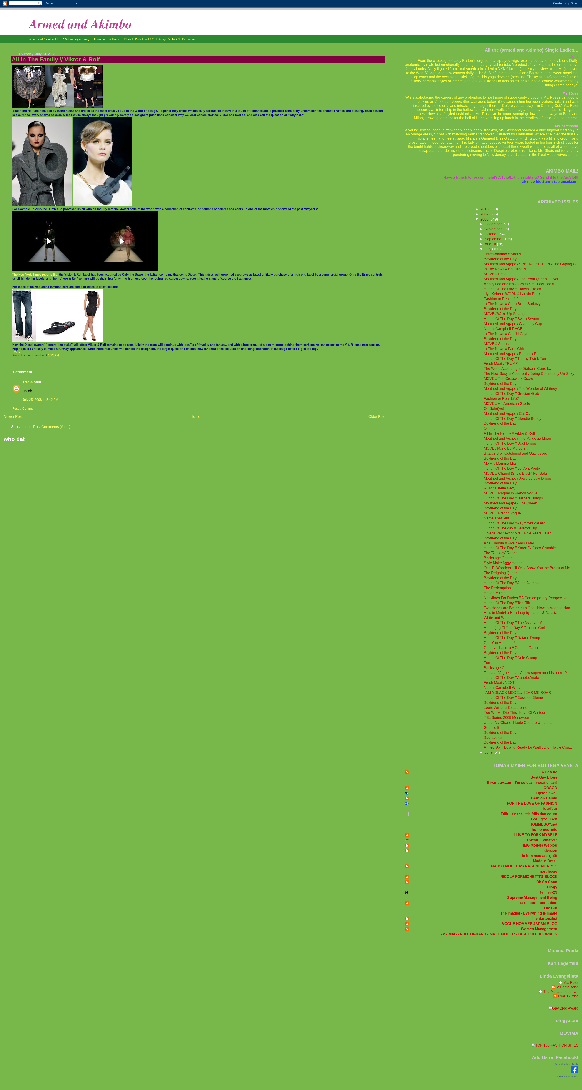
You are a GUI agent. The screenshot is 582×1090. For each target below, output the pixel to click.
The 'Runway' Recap (500, 553)
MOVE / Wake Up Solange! (505, 314)
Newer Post (13, 416)
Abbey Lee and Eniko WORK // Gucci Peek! (519, 284)
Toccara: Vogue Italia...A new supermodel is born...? (525, 673)
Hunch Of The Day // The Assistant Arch (515, 623)
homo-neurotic (544, 830)
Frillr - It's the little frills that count (529, 814)
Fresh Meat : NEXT (499, 682)
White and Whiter (498, 618)
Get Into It (491, 727)
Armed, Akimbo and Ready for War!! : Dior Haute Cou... (528, 747)
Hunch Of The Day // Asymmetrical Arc (514, 523)
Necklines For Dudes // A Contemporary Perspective (525, 598)
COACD (550, 788)
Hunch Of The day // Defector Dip (510, 528)
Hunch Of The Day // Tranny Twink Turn (515, 359)
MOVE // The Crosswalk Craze (508, 379)
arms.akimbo (568, 996)
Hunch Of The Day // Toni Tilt (507, 603)
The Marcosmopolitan (560, 992)
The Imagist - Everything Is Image (528, 913)
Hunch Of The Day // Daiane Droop (512, 638)
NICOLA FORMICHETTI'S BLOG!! (528, 877)
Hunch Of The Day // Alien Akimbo (511, 583)
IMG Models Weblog (540, 845)
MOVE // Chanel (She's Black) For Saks (516, 473)
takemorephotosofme (538, 903)
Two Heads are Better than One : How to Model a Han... (528, 608)
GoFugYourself (544, 819)
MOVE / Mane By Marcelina (506, 448)
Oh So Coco (546, 882)
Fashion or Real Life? (501, 299)
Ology (552, 887)
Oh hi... (489, 428)
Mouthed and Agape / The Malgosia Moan (517, 438)
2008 (484, 219)
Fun (487, 663)
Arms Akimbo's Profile (566, 1064)
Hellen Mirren (495, 593)
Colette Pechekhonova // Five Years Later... (518, 533)
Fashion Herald (544, 798)
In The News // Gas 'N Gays (506, 334)
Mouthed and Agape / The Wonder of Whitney (520, 389)
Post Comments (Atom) (51, 427)
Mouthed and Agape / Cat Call (508, 414)
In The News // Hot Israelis (505, 269)
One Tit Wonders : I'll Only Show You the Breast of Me (527, 568)
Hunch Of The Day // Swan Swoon (511, 319)
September (494, 239)
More (17, 352)
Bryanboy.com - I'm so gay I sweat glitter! (522, 782)
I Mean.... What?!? (542, 840)
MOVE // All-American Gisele (507, 404)
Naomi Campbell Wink (502, 687)
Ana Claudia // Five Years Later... (510, 543)
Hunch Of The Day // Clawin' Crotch (512, 289)
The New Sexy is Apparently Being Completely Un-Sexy (529, 374)
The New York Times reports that (35, 274)
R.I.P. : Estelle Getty (499, 488)
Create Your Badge (567, 1076)
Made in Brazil (545, 861)
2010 (484, 209)
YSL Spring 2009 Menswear (506, 717)
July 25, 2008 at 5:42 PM (40, 399)
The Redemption (497, 588)
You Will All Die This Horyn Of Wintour (514, 712)
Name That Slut (496, 518)
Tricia (28, 382)
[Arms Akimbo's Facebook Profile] (574, 1072)
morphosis (548, 871)
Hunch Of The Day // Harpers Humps (513, 498)
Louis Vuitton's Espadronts (505, 707)
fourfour (550, 809)
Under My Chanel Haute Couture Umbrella (518, 722)
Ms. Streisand (567, 987)
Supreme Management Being (532, 898)
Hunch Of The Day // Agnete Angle (511, 677)
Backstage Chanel (499, 558)
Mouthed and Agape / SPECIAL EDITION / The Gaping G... (531, 264)
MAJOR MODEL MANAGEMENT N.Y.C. (524, 866)
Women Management (539, 929)
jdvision (550, 850)
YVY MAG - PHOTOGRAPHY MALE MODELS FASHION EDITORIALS (498, 934)
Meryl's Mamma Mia (500, 463)
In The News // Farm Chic (504, 349)
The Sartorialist (544, 918)
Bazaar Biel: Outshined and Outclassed (515, 453)
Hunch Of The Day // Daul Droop (510, 443)
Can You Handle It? (499, 643)
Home (195, 416)
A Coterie (549, 772)
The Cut (550, 908)
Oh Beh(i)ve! (494, 409)
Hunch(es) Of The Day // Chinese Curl (514, 628)
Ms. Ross (570, 983)
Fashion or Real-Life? (501, 399)
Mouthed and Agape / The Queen (510, 503)
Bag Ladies (493, 737)
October (491, 234)
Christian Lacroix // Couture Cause (511, 648)
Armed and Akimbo (80, 24)
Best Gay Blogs (543, 777)
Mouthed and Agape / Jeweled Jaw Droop (517, 478)
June (489, 752)
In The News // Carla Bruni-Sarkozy (512, 304)
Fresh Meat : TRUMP (501, 364)
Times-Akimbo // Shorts (502, 254)
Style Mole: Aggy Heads (503, 563)
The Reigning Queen (501, 573)
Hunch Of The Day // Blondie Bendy (512, 419)
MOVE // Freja (495, 274)
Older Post (376, 416)
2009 (484, 214)
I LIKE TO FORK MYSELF (535, 835)
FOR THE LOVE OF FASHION (532, 803)
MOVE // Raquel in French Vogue (510, 493)
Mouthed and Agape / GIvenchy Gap (513, 324)
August (491, 244)
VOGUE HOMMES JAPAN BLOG (529, 924)
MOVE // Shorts (496, 344)
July (488, 249)
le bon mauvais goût (539, 856)
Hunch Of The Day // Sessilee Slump (513, 697)
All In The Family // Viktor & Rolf (56, 59)
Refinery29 (548, 892)
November (493, 229)
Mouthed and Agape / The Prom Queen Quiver (521, 279)
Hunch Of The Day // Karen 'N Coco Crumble (520, 548)
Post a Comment (24, 408)
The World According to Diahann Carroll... (517, 369)
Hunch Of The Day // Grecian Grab (511, 394)
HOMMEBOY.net (543, 824)
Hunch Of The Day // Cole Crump (510, 658)
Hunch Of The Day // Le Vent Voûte (512, 468)
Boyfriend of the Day (500, 259)
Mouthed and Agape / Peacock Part (512, 354)
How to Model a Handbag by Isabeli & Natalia (520, 613)
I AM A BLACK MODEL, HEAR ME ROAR (517, 692)
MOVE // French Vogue (502, 513)
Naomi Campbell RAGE (503, 329)
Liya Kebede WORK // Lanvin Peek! (512, 294)
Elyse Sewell (546, 793)
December (493, 224)
